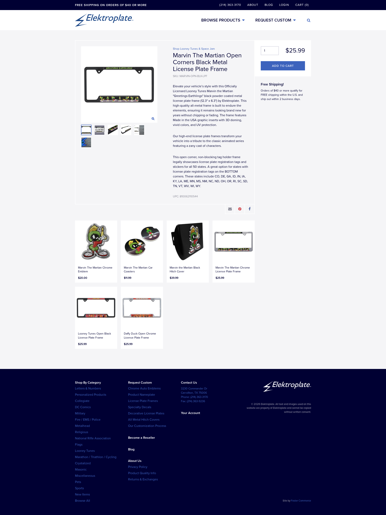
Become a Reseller (141, 438)
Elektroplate (104, 20)
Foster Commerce (301, 500)
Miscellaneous (85, 476)
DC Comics (83, 407)
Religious (81, 432)
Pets (78, 482)
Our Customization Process (147, 426)
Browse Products (220, 20)
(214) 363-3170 (230, 5)
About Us (135, 461)
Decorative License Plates (146, 413)
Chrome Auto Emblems (144, 388)
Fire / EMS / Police (88, 420)
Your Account (190, 413)
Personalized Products (90, 395)
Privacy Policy (137, 467)
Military (80, 413)
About (252, 5)
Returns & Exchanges (143, 479)
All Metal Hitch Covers (143, 420)
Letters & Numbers (88, 388)
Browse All (82, 501)
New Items (82, 494)
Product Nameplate (141, 395)
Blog (269, 5)
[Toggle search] (308, 20)
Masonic (81, 470)
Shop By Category (88, 383)
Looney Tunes (85, 451)
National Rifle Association (93, 438)
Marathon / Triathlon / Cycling (95, 457)
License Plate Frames (143, 401)
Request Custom (273, 20)
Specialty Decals (139, 407)
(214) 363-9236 (196, 401)
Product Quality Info (142, 473)
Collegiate (82, 401)
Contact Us (189, 383)
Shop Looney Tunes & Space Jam (194, 48)
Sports (79, 488)
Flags (78, 445)
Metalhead (82, 426)
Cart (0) (302, 5)
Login (284, 5)
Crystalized (83, 463)
